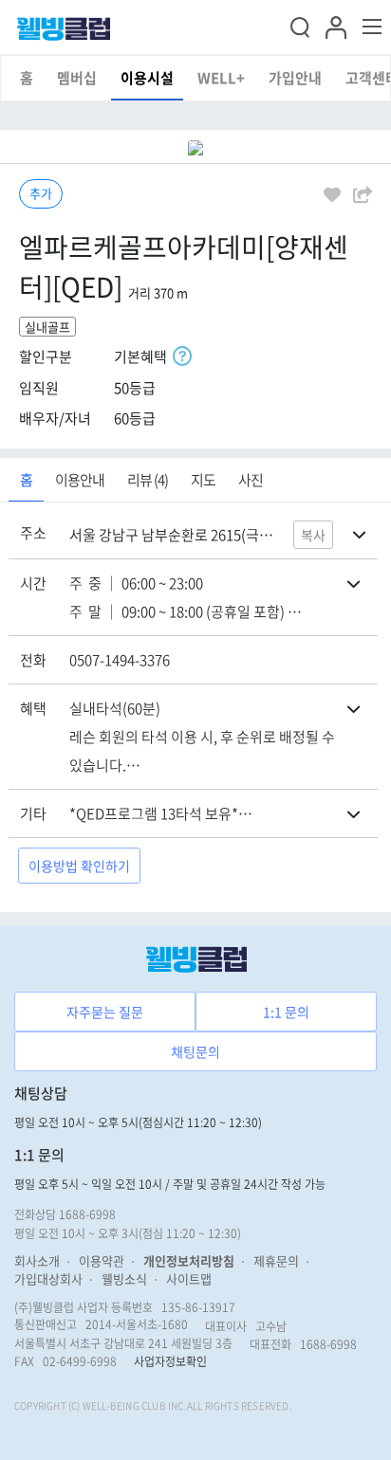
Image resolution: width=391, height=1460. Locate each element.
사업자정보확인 (170, 1361)
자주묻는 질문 (104, 1011)
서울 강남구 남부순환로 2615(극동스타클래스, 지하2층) (175, 534)
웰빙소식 (124, 1278)
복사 (313, 534)
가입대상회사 (48, 1278)
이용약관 (101, 1260)
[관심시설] (332, 194)
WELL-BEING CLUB (124, 1405)
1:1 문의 (286, 1011)
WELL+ (221, 77)
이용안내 (79, 479)
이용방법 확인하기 (79, 865)
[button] (336, 24)
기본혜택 (143, 356)
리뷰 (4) (147, 479)
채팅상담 (40, 1093)
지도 (203, 479)
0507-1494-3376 (119, 659)
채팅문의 (195, 1051)
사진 (250, 479)
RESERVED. (266, 1405)
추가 (40, 193)
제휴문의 (276, 1260)
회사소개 (37, 1260)
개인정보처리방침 (188, 1260)
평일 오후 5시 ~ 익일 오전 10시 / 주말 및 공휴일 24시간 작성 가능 (170, 1184)
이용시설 (147, 77)
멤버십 (77, 77)
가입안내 (295, 77)
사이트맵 (189, 1278)
